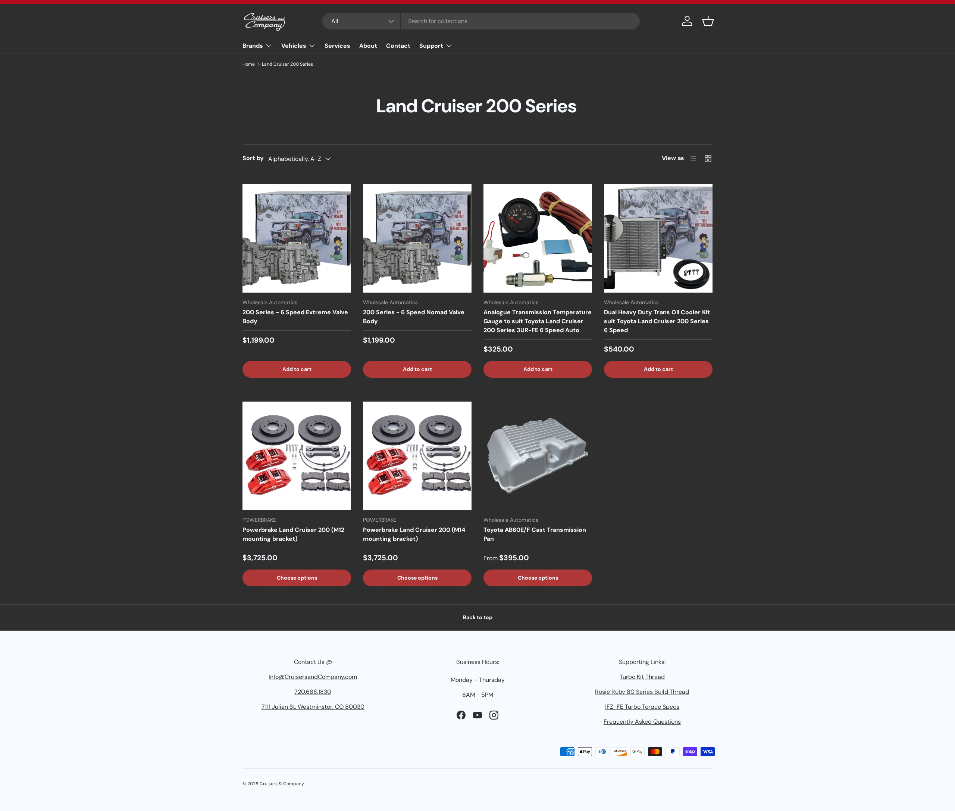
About (368, 46)
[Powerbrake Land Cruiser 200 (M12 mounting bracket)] (296, 456)
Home (248, 64)
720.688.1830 (312, 692)
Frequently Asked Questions (642, 722)
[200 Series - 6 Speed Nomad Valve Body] (417, 238)
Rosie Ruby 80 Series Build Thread (642, 692)
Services (337, 46)
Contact (398, 46)
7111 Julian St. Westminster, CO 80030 (313, 707)
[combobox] (481, 21)
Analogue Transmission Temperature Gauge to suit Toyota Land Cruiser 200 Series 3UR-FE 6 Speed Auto (537, 321)
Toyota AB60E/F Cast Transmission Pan (534, 534)
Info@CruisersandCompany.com (313, 677)
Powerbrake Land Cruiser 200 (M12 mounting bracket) (293, 534)
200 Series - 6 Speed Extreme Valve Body (295, 316)
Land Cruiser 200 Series (287, 64)
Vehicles (293, 46)
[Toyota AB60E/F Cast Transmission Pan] (537, 456)
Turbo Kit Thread (642, 677)
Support (431, 46)
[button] (708, 21)
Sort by (253, 158)
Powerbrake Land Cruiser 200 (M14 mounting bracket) (414, 534)
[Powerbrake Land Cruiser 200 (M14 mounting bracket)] (417, 456)
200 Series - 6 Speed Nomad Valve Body (413, 316)
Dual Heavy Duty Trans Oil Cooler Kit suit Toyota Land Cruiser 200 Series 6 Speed (657, 321)
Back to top (477, 617)
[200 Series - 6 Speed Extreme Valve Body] (296, 238)
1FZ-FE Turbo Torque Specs (642, 707)
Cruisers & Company (282, 784)
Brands (252, 46)
